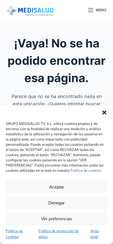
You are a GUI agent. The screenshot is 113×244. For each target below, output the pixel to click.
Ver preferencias (56, 218)
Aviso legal (94, 234)
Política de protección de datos (59, 234)
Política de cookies (85, 170)
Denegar (56, 202)
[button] (104, 112)
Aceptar (56, 186)
